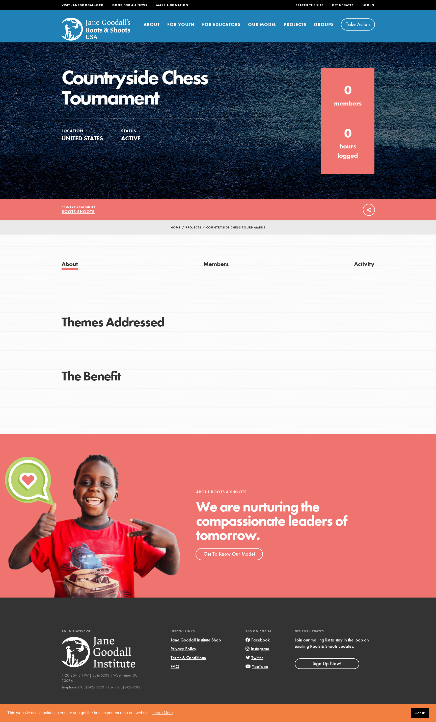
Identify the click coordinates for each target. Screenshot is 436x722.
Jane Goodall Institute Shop (196, 640)
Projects (295, 24)
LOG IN (368, 5)
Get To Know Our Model (229, 554)
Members (216, 264)
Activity (364, 264)
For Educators (221, 24)
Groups (324, 24)
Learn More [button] (162, 713)
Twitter (257, 657)
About (152, 24)
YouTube (260, 666)
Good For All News (129, 5)
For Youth (181, 24)
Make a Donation (172, 5)
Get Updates (343, 5)
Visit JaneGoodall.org (82, 5)
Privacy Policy (183, 649)
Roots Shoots (78, 211)
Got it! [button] (420, 713)
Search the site (309, 5)
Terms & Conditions (188, 657)
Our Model (262, 24)
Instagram (260, 649)
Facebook (260, 640)
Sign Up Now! (327, 663)
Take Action (358, 24)
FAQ (175, 666)
